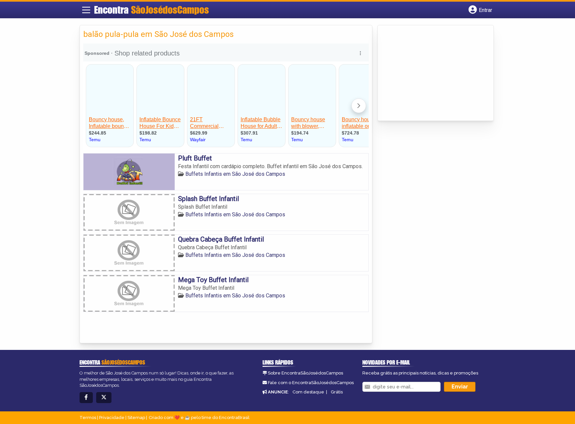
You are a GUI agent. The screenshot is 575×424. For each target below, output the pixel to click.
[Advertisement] (431, 73)
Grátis (337, 391)
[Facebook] (86, 397)
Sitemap (136, 417)
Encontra (151, 10)
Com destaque (308, 391)
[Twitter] (103, 397)
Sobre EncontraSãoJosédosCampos (305, 373)
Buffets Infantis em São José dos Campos (235, 174)
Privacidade (111, 417)
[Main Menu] (86, 10)
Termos (88, 417)
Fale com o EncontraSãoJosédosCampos (311, 382)
